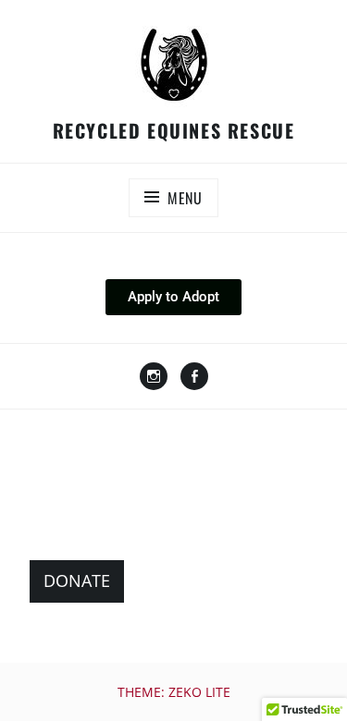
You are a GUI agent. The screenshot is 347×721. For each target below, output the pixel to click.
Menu (185, 198)
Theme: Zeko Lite (174, 692)
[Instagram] (153, 378)
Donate (76, 580)
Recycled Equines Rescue (174, 130)
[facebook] (194, 378)
